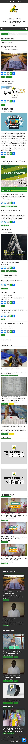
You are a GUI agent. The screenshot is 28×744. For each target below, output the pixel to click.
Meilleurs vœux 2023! (7, 81)
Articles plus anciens (7, 339)
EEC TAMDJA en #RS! (8, 293)
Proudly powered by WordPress (9, 740)
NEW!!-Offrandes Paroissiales (10, 210)
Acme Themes (14, 741)
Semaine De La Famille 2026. (12, 375)
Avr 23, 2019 (6, 618)
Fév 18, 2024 (4, 396)
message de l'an (9, 77)
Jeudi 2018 (16, 657)
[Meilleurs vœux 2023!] (14, 92)
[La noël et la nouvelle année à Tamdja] (14, 178)
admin (10, 83)
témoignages (5, 600)
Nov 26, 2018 (6, 698)
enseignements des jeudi (8, 657)
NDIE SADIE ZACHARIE (13, 49)
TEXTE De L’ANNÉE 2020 (9, 275)
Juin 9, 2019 (6, 591)
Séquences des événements (11, 206)
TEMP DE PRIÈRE (6, 230)
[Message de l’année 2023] (14, 61)
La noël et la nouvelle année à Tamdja (13, 161)
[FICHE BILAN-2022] (14, 122)
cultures (2, 225)
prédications (11, 403)
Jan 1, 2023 (4, 513)
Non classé (3, 375)
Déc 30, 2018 (6, 650)
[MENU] (26, 29)
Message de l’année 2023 (9, 47)
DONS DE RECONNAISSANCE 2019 (12, 323)
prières (7, 271)
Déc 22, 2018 (6, 675)
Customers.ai (12, 736)
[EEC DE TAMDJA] (2, 28)
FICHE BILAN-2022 (7, 109)
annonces (3, 77)
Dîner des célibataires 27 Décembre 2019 (14, 310)
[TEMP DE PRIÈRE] (14, 247)
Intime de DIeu (4, 520)
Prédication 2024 (4, 403)
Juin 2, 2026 (4, 368)
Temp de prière (13, 271)
